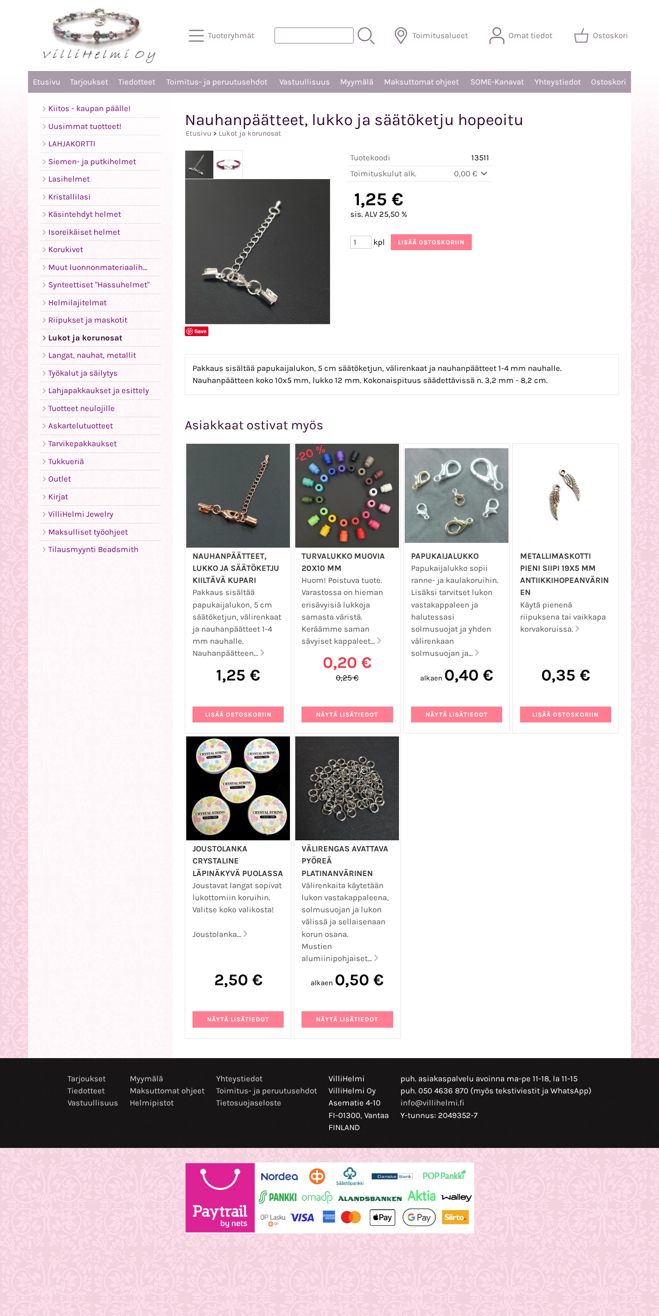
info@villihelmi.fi (432, 1102)
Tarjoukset (89, 81)
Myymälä (356, 81)
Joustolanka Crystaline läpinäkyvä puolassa (237, 860)
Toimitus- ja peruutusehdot (216, 81)
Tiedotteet (136, 81)
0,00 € (466, 173)
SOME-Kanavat (497, 81)
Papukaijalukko (445, 556)
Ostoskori (608, 81)
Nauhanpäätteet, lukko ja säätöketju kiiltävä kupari (235, 568)
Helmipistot (152, 1102)
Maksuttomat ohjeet (421, 81)
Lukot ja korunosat (250, 133)
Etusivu (46, 81)
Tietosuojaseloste (248, 1102)
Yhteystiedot (558, 81)
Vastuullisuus (304, 81)
